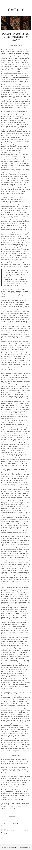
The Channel (16, 9)
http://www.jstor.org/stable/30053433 (13, 799)
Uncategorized (12, 816)
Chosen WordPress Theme (9, 847)
